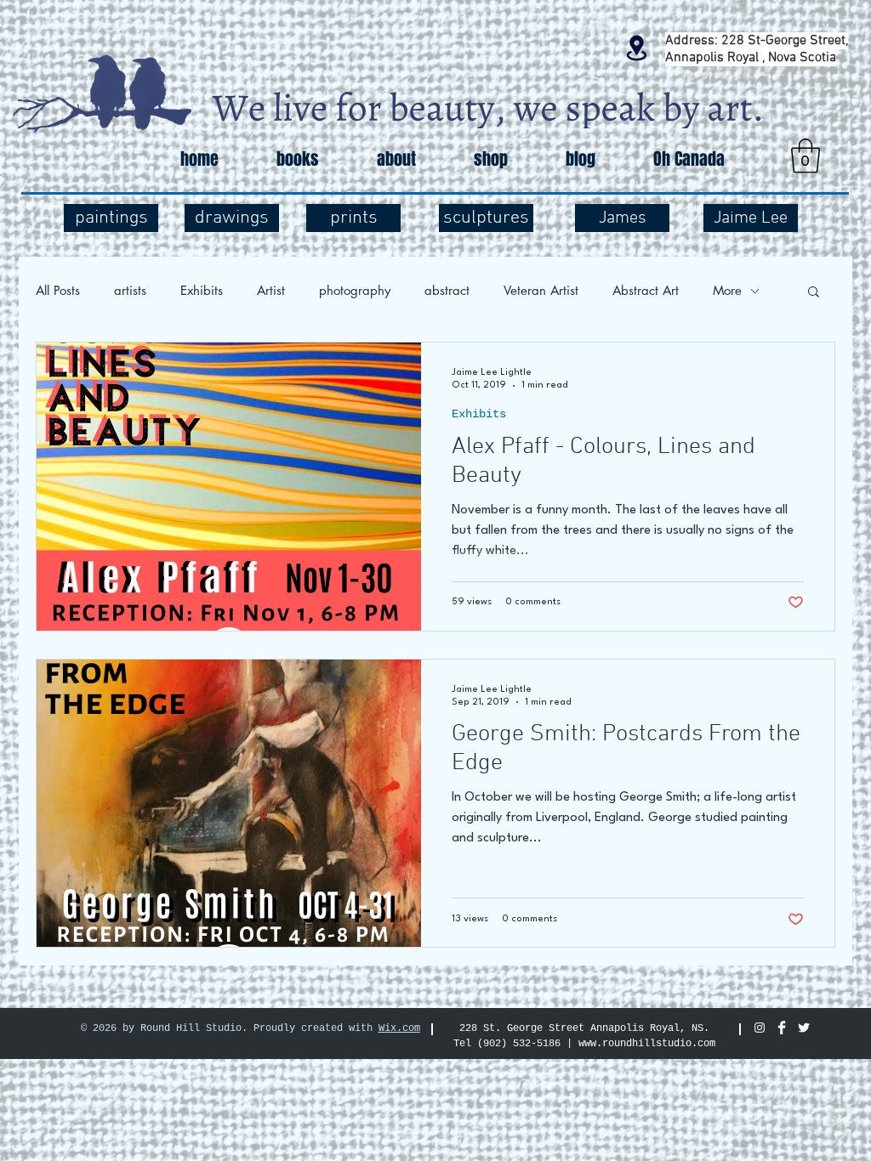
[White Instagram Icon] (759, 1027)
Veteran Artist (541, 290)
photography (354, 290)
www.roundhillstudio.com (646, 1044)
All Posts (58, 290)
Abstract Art (645, 290)
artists (130, 290)
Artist (271, 290)
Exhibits (201, 290)
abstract (447, 290)
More (727, 290)
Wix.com (399, 1028)
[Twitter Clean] (804, 1027)
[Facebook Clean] (781, 1027)
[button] (805, 156)
